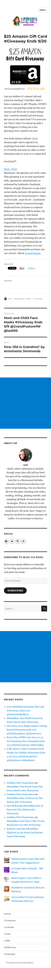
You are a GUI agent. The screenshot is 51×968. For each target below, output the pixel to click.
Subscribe (15, 590)
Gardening (10, 947)
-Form (13, 169)
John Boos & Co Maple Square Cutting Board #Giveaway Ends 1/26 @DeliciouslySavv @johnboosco (27, 729)
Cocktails (9, 927)
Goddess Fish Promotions (20, 782)
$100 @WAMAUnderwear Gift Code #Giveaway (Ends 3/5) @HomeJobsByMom (25, 710)
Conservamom (33, 253)
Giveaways (38, 299)
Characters (10, 920)
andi (10, 299)
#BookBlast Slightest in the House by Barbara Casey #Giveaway (25, 832)
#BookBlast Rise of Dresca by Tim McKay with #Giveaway (25, 809)
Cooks (7, 934)
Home (7, 914)
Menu (43, 10)
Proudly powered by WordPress (19, 963)
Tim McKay (13, 805)
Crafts (7, 940)
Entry (7, 169)
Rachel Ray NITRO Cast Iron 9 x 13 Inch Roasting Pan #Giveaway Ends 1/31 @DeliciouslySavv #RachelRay (26, 741)
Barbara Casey (14, 828)
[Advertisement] (25, 403)
